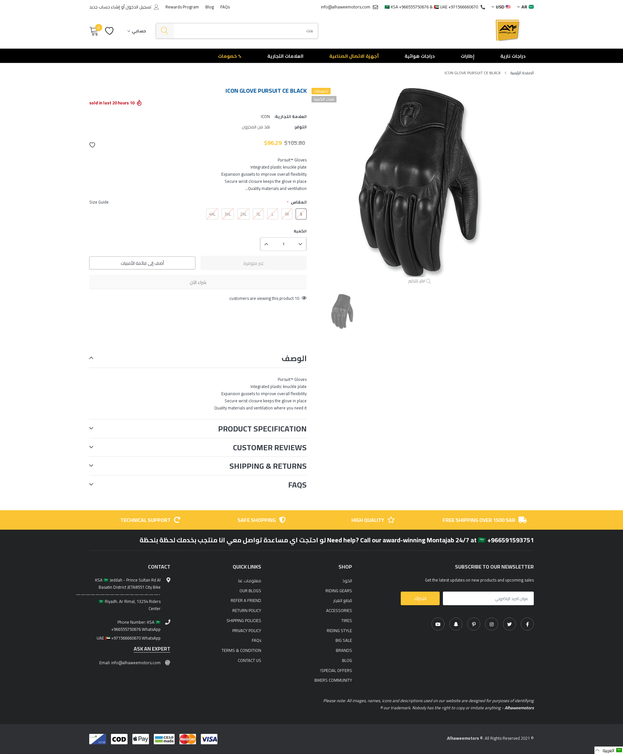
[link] (527, 624)
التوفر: (300, 126)
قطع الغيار (342, 600)
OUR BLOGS (250, 590)
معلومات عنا (249, 580)
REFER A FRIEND (246, 600)
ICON (265, 116)
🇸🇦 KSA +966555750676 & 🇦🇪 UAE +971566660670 (431, 7)
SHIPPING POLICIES (243, 620)
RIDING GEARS (338, 590)
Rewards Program (182, 7)
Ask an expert (152, 649)
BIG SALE (344, 640)
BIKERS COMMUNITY (333, 680)
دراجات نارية (513, 56)
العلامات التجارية (285, 56)
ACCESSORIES (339, 610)
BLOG (347, 660)
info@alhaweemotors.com (345, 7)
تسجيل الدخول (138, 7)
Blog (209, 7)
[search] (165, 31)
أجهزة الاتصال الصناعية (354, 56)
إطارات (467, 56)
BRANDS (344, 650)
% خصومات (229, 56)
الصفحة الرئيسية (522, 73)
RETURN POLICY (246, 610)
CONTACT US (249, 660)
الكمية (300, 231)
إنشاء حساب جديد (104, 7)
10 (297, 298)
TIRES (346, 620)
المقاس (297, 202)
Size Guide (99, 202)
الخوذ (347, 580)
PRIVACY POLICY (246, 630)
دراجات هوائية (420, 56)
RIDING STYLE (339, 630)
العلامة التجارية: (290, 116)
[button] (92, 145)
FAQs (225, 7)
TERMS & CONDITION (241, 650)
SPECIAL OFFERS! (336, 670)
